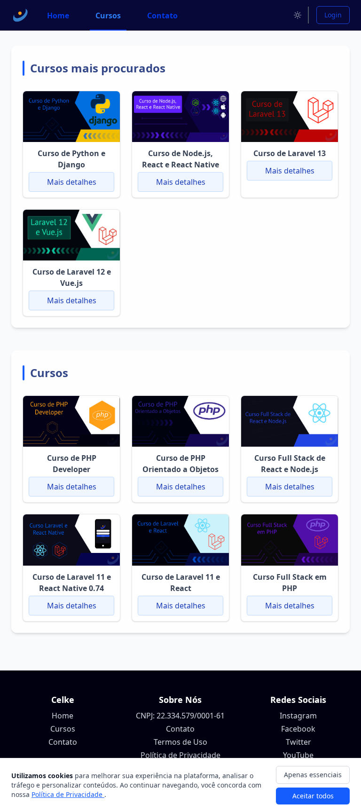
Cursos (62, 729)
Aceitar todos (313, 795)
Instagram (298, 715)
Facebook (298, 729)
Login (333, 14)
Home (62, 715)
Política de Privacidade (180, 755)
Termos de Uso (180, 742)
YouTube (298, 755)
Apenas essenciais (313, 774)
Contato (62, 742)
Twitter (298, 742)
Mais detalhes (71, 182)
